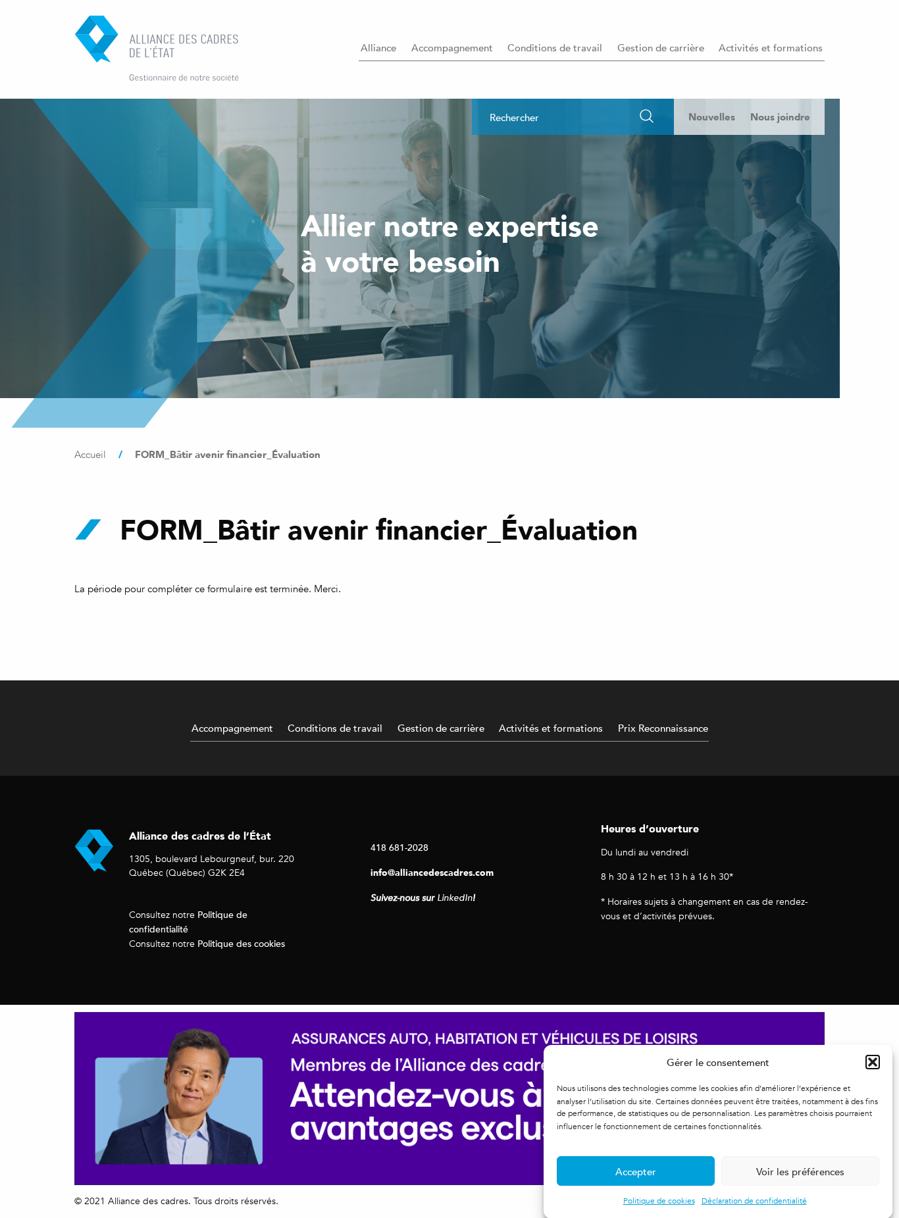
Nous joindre (780, 117)
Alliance (378, 47)
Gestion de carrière (660, 47)
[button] (872, 1062)
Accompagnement (452, 47)
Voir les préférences (800, 1171)
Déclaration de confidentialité (754, 1200)
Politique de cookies (659, 1200)
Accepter (635, 1171)
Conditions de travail (554, 47)
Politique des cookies (241, 943)
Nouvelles (711, 117)
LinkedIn (455, 897)
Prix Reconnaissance (663, 728)
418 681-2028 (399, 847)
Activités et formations (771, 47)
